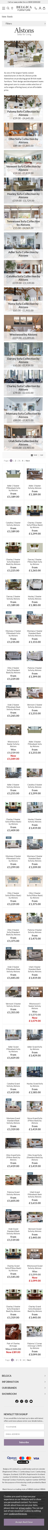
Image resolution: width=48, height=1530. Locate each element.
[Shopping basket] (44, 8)
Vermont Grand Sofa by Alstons (34, 1230)
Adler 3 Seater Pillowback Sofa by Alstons (35, 743)
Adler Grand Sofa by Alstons (34, 1048)
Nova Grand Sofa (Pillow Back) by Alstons (34, 1120)
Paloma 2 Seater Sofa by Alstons (35, 669)
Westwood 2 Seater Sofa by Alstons (13, 743)
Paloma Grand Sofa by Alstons (13, 1193)
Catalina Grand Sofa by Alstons (13, 1084)
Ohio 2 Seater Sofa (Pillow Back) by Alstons (13, 895)
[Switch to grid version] (32, 455)
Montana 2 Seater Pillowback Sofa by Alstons (13, 633)
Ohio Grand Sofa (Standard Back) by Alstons (35, 1157)
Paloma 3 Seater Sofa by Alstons (35, 931)
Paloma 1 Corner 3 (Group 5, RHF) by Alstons (34, 1345)
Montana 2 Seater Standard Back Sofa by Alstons (34, 633)
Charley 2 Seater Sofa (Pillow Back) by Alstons (35, 524)
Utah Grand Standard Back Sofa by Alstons (13, 1231)
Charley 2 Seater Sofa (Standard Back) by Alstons (13, 561)
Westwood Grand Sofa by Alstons (34, 1267)
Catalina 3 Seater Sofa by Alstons (34, 785)
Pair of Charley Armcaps (13, 1344)
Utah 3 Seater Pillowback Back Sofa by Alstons (13, 969)
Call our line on (24, 2)
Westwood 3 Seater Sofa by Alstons (35, 1006)
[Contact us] (36, 8)
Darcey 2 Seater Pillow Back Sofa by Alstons (35, 561)
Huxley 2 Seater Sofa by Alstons (34, 597)
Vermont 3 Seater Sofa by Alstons (13, 1005)
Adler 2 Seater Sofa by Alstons (34, 487)
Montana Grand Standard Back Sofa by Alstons (13, 1120)
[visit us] (12, 8)
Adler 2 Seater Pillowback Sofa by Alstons (13, 488)
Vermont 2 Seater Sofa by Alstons (34, 706)
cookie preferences (18, 1514)
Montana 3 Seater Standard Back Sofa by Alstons (34, 858)
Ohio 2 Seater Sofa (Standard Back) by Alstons (13, 670)
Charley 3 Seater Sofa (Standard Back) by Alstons (13, 1308)
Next (28, 460)
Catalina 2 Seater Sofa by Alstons (13, 523)
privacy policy (25, 1508)
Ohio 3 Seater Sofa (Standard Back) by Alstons (13, 932)
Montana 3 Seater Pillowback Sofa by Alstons (13, 858)
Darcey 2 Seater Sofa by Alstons (13, 597)
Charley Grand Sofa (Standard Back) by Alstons (35, 1308)
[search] (8, 8)
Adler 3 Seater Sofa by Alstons (13, 785)
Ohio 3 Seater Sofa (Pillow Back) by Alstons (35, 895)
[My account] (40, 8)
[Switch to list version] (39, 455)
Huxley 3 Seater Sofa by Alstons (34, 820)
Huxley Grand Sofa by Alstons (35, 1084)
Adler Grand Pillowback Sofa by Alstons (13, 1049)
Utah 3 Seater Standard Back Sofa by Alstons (34, 969)
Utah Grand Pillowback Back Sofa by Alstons (35, 1194)
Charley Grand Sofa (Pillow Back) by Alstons (13, 1268)
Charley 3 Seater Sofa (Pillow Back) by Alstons (13, 821)
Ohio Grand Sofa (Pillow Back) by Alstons (13, 1157)
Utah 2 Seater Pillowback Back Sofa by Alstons (13, 707)
